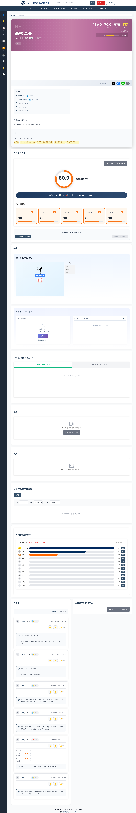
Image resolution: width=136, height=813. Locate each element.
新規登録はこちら (43, 340)
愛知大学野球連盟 (72, 142)
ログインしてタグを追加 (24, 138)
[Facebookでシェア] (118, 83)
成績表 (17, 495)
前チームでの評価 (24, 236)
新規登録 (110, 3)
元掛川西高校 (22, 38)
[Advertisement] (71, 65)
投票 (123, 548)
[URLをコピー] (128, 83)
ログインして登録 (72, 432)
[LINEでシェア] (123, 83)
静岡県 (16, 142)
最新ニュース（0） (44, 365)
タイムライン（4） (102, 365)
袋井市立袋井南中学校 (28, 142)
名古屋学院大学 (60, 142)
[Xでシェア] (113, 83)
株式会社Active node (69, 812)
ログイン (101, 3)
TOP (14, 15)
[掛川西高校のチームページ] (27, 96)
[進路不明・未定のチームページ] (30, 100)
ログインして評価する (117, 163)
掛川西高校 (21, 96)
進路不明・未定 (23, 99)
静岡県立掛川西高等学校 (45, 142)
